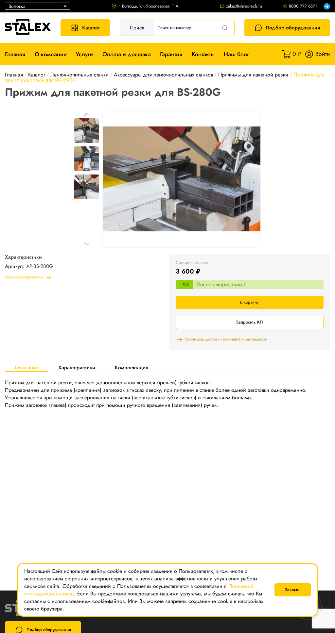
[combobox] (37, 6)
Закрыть (293, 590)
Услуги (84, 54)
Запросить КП (249, 322)
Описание (27, 367)
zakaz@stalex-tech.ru (244, 6)
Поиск (137, 27)
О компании (51, 54)
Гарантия (171, 54)
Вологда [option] (17, 6)
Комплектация (131, 367)
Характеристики (76, 367)
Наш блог (236, 54)
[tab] (26, 367)
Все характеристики (24, 277)
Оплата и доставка (126, 54)
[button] (86, 114)
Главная (15, 54)
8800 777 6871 (303, 6)
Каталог (91, 27)
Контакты (203, 54)
